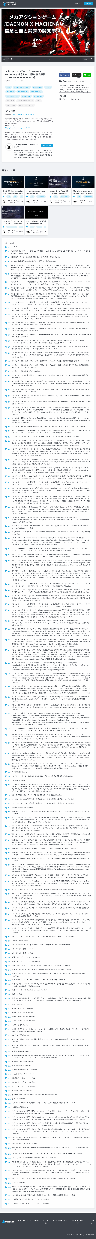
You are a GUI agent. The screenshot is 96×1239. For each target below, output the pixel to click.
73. (9, 795)
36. (9, 476)
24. (9, 390)
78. (9, 818)
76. (9, 807)
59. (9, 673)
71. (9, 780)
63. (9, 713)
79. (9, 826)
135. (9, 1117)
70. (9, 776)
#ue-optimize (23, 92)
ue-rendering (41, 196)
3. (8, 257)
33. (9, 449)
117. (9, 1035)
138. (9, 1138)
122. (9, 1062)
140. (9, 1148)
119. (9, 1045)
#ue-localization (12, 96)
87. (9, 881)
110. (9, 1004)
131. (9, 1099)
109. (9, 998)
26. (9, 402)
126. (9, 1078)
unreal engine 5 (12, 227)
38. (9, 488)
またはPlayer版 (76, 77)
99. (9, 953)
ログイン (78, 4)
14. (9, 329)
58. (9, 663)
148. (9, 1195)
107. (9, 990)
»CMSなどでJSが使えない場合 (75, 81)
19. (9, 361)
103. (9, 970)
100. (9, 957)
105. (9, 980)
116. (9, 1029)
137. (9, 1129)
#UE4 (38, 101)
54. (9, 621)
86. (9, 875)
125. (9, 1074)
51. (9, 596)
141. (9, 1154)
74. (9, 799)
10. (9, 302)
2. (8, 251)
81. (9, 840)
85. (9, 865)
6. (8, 274)
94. (9, 928)
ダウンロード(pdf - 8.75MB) (71, 99)
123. (9, 1066)
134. (9, 1111)
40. (9, 507)
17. (9, 347)
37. (9, 482)
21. (9, 371)
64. (9, 728)
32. (9, 441)
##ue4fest (10, 101)
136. (9, 1123)
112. (9, 1013)
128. (9, 1086)
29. (9, 427)
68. (9, 764)
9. (8, 294)
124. (9, 1070)
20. (9, 365)
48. (9, 571)
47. (9, 561)
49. (9, 584)
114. (9, 1021)
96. (9, 941)
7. (8, 282)
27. (9, 408)
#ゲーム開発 (11, 105)
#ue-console (37, 87)
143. (9, 1162)
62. (9, 705)
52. (9, 604)
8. (8, 288)
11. (9, 308)
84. (9, 859)
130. (9, 1095)
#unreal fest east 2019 (21, 87)
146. (9, 1183)
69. (9, 772)
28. (9, 418)
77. (9, 812)
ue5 (15, 196)
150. (9, 1203)
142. (9, 1158)
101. (9, 961)
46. (9, 555)
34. (9, 460)
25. (9, 396)
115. (9, 1025)
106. (9, 984)
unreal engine (64, 196)
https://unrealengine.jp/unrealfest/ (17, 128)
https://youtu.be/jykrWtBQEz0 (23, 114)
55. (9, 629)
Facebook (66, 75)
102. (9, 966)
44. (9, 538)
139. (9, 1144)
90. (9, 902)
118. (9, 1039)
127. (9, 1082)
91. (9, 908)
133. (9, 1107)
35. (9, 468)
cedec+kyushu (88, 196)
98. (9, 949)
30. (9, 431)
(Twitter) (77, 75)
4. (8, 261)
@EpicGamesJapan (20, 147)
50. (9, 590)
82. (9, 849)
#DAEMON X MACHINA (25, 101)
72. (9, 785)
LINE (88, 75)
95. (9, 937)
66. (9, 743)
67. (9, 753)
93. (9, 920)
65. (9, 734)
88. (9, 890)
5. (8, 265)
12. (9, 314)
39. (9, 497)
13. (9, 323)
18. (9, 353)
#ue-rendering (36, 92)
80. (9, 834)
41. (9, 518)
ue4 (9, 196)
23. (9, 381)
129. (9, 1091)
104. (9, 974)
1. (8, 247)
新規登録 (88, 4)
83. (9, 853)
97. (9, 945)
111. (9, 1008)
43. (9, 532)
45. (9, 549)
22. (9, 375)
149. (9, 1199)
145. (9, 1179)
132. (9, 1103)
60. (9, 686)
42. (9, 526)
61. (9, 697)
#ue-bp (48, 87)
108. (9, 994)
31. (9, 437)
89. (9, 894)
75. (9, 803)
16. (9, 341)
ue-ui (39, 227)
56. (9, 640)
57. (9, 650)
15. (9, 335)
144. (9, 1170)
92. (9, 914)
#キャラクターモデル (26, 105)
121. (9, 1056)
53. (9, 610)
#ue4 (8, 87)
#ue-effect (10, 92)
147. (9, 1187)
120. (9, 1051)
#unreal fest (26, 96)
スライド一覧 (47, 145)
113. (9, 1017)
